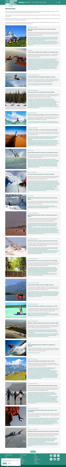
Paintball (34, 64)
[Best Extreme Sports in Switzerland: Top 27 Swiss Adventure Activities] (15, 36)
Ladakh (43, 374)
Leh (53, 374)
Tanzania (51, 106)
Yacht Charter (56, 122)
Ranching (36, 65)
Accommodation (22, 460)
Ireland (32, 252)
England (53, 397)
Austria (51, 140)
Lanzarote (51, 103)
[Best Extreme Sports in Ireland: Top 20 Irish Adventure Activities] (15, 246)
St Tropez (49, 84)
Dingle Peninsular (41, 251)
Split (36, 145)
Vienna (54, 145)
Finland (29, 103)
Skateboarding (35, 39)
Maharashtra (41, 375)
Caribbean (40, 273)
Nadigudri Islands (55, 375)
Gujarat (37, 372)
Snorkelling (30, 67)
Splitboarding (53, 67)
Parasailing (47, 64)
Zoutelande (42, 233)
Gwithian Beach (30, 399)
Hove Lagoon (35, 399)
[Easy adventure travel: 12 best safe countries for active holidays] (15, 267)
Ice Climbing (55, 37)
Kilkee (35, 252)
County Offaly (30, 251)
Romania (42, 144)
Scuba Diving (30, 66)
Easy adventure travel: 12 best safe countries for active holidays (42, 260)
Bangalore (32, 371)
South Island (46, 106)
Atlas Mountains (47, 140)
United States (33, 107)
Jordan (43, 103)
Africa (29, 140)
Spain (49, 106)
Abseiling (29, 159)
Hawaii (32, 103)
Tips (30, 150)
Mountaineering (43, 38)
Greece (43, 142)
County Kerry (56, 250)
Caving (38, 160)
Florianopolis (35, 142)
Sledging (53, 66)
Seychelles (33, 275)
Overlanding (30, 64)
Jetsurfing (44, 62)
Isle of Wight (40, 399)
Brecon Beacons (39, 396)
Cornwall (37, 397)
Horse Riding (45, 136)
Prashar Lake (44, 376)
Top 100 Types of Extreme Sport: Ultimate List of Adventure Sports (43, 52)
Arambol (40, 370)
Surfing (56, 39)
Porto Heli (38, 144)
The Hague (44, 231)
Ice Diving (33, 62)
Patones (42, 335)
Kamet (44, 373)
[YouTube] (51, 459)
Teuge (40, 231)
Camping (40, 267)
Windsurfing (30, 69)
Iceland (29, 274)
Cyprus (47, 141)
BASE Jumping (33, 159)
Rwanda (29, 275)
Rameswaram (53, 376)
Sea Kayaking (34, 66)
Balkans (54, 140)
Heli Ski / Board (48, 37)
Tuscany (54, 106)
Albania (31, 140)
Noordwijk (34, 230)
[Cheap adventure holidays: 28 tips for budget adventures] (15, 290)
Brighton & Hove (45, 396)
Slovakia (55, 144)
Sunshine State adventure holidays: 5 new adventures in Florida (42, 306)
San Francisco (51, 144)
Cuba (45, 141)
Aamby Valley (30, 370)
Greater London (48, 398)
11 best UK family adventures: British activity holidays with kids (42, 385)
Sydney (50, 444)
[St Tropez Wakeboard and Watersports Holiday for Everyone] (15, 80)
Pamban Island (35, 376)
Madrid (51, 334)
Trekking (35, 68)
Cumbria (46, 397)
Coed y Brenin (55, 396)
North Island (56, 104)
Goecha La (33, 372)
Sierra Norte (44, 336)
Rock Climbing (30, 39)
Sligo (55, 252)
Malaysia (34, 274)
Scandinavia (51, 105)
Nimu (28, 376)
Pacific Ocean (33, 105)
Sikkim (45, 377)
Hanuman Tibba (44, 372)
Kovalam (40, 374)
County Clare (46, 250)
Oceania (29, 105)
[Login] (59, 2)
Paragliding (53, 38)
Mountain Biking (38, 38)
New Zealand (46, 104)
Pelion (36, 144)
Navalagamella (38, 335)
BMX (28, 37)
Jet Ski (40, 62)
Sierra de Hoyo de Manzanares (37, 336)
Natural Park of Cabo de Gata (51, 143)
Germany (39, 142)
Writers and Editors (37, 459)
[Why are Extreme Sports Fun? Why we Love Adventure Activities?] (15, 159)
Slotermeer (30, 231)
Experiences (22, 459)
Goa (31, 372)
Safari (53, 137)
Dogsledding (56, 160)
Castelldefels (40, 333)
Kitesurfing (33, 38)
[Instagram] (58, 455)
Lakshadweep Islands (48, 374)
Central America (45, 273)
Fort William (33, 398)
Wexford (33, 253)
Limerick (41, 252)
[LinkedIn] (58, 459)
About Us (35, 458)
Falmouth (29, 398)
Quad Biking (30, 65)
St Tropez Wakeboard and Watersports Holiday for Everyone (41, 77)
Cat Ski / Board (34, 160)
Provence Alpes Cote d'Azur (43, 84)
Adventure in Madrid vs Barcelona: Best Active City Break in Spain (43, 323)
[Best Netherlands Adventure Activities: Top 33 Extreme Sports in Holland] (15, 223)
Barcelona (36, 333)
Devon (53, 141)
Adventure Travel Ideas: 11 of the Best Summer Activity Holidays (42, 129)
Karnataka (52, 373)
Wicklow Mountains (38, 253)
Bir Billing (36, 371)
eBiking (32, 121)
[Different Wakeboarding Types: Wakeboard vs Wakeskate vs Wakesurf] (15, 348)
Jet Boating (37, 62)
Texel (42, 231)
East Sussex (50, 397)
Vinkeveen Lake (46, 232)
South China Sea (46, 444)
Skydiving (42, 39)
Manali (45, 375)
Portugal (54, 274)
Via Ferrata (42, 68)
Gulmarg (40, 372)
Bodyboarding (39, 159)
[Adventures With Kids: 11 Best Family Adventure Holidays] (15, 99)
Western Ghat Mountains (32, 378)
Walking (50, 68)
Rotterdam (57, 230)
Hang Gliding (39, 161)
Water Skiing (54, 68)
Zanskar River (38, 378)
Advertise (35, 456)
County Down (51, 250)
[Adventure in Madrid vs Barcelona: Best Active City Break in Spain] (15, 329)
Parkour (50, 64)
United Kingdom (42, 145)
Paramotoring (42, 64)
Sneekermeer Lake (35, 231)
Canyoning (41, 37)
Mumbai (50, 375)
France (31, 84)
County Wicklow (35, 251)
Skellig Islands (51, 252)
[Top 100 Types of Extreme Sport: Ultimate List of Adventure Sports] (15, 59)
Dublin (49, 251)
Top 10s (31, 27)
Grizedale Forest (54, 398)
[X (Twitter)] (54, 455)
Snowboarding (46, 39)
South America (35, 106)
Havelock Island (50, 372)
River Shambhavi (33, 377)
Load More (33, 451)
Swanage (38, 145)
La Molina (47, 334)
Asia (31, 273)
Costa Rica (52, 273)
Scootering (56, 65)
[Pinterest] (54, 459)
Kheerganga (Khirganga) (34, 374)
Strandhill (29, 253)
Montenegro (40, 143)
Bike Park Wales (34, 396)
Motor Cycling (35, 63)
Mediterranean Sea (34, 143)
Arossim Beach (44, 370)
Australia (33, 273)
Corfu (40, 141)
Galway (54, 251)
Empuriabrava (32, 334)
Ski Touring (44, 66)
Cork (43, 250)
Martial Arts (49, 420)
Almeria (34, 140)
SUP (53, 39)
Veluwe (33, 232)
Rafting (56, 38)
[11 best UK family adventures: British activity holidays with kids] (15, 393)
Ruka (42, 105)
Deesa (56, 371)
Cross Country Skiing (47, 160)
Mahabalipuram (36, 375)
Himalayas (32, 373)
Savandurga (41, 377)
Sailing (47, 65)
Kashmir (56, 373)
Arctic (37, 140)
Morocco (41, 104)
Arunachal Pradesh (50, 370)
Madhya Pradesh (30, 375)
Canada (37, 273)
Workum (31, 233)
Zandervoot (35, 233)
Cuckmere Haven (42, 397)
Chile (49, 273)
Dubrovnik (56, 141)
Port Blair (40, 376)
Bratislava (31, 141)
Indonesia (38, 103)
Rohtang (37, 377)
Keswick (43, 399)
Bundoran (35, 250)
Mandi (48, 375)
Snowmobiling (44, 67)
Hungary (52, 142)
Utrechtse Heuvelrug (53, 231)
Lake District (47, 103)
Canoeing (54, 159)
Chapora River (52, 371)
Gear (30, 408)
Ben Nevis (29, 396)
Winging (33, 69)
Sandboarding (51, 65)
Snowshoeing (48, 67)
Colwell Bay (30, 397)
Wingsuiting (37, 69)
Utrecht (48, 231)
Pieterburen (52, 230)
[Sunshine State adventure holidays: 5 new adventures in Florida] (15, 310)
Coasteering (35, 136)
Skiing (39, 39)
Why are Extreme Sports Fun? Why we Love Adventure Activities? (43, 152)
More (45, 2)
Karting (47, 62)
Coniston (33, 397)
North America (50, 104)
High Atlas (34, 103)
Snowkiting (51, 39)
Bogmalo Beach (40, 371)
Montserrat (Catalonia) (32, 335)
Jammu (42, 373)
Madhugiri (56, 374)
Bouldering (31, 37)
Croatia (42, 141)
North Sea (38, 230)
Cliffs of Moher (39, 250)
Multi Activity (48, 38)
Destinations (27, 2)
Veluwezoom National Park (39, 232)
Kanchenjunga (47, 373)
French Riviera (35, 84)
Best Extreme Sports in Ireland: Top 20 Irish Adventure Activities (42, 240)
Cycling (44, 37)
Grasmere (43, 398)
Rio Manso (39, 105)
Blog (33, 2)
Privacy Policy (36, 463)
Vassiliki (51, 145)
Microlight (31, 63)
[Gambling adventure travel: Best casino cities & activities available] (15, 438)
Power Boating (55, 64)
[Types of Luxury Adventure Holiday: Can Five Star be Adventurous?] (15, 118)
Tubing (38, 68)
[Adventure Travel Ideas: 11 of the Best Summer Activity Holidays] (15, 136)
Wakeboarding (46, 68)
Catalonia (45, 333)
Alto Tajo (29, 333)
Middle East (33, 104)
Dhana (29, 372)
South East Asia (40, 106)
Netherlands (30, 230)
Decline (9, 463)
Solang (47, 377)
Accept (5, 463)
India (35, 373)
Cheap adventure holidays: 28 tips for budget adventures (41, 284)
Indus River (38, 373)
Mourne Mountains (46, 252)
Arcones (32, 333)
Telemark (32, 68)
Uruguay (41, 275)
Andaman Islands (35, 370)
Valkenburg (30, 232)
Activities (21, 2)
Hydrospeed (56, 161)
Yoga (45, 190)
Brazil (34, 141)
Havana (45, 142)
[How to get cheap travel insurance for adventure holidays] (15, 181)
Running (44, 65)
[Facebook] (51, 455)
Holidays (37, 2)
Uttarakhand (55, 377)
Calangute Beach (46, 371)
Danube (50, 141)
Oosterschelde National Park (45, 230)
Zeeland (38, 233)
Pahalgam (31, 376)
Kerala (29, 374)
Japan (32, 274)
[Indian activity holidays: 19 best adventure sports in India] (15, 368)
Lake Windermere (53, 399)
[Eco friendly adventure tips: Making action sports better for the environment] (15, 416)
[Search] (56, 2)
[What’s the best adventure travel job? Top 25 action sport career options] (15, 202)
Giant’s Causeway (38, 398)
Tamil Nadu (50, 377)
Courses (41, 2)
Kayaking (29, 38)
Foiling (31, 161)
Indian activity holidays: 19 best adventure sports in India (41, 361)
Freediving (35, 161)
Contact (35, 460)
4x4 (28, 267)
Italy (41, 103)
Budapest (37, 141)
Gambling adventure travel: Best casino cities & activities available (43, 431)
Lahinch (38, 252)
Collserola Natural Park (51, 333)
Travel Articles (35, 27)
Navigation (56, 63)
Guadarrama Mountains (42, 334)
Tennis (42, 189)
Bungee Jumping (36, 37)
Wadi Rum (37, 107)
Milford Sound (37, 104)
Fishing (47, 291)
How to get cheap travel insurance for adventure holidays (41, 174)
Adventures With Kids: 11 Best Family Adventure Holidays (41, 92)
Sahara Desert (46, 105)
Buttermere (51, 396)
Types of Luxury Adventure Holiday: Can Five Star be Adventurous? (43, 114)
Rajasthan (49, 376)
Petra (37, 105)
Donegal (46, 251)
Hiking (52, 37)
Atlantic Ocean (41, 140)
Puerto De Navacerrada (48, 335)
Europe (29, 84)
